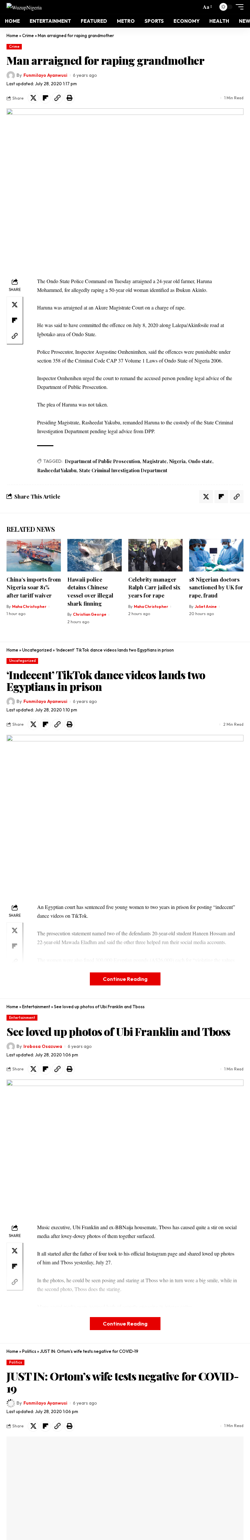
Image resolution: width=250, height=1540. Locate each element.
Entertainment (36, 1006)
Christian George (89, 614)
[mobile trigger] (237, 6)
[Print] (69, 97)
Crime (28, 35)
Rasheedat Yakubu (56, 470)
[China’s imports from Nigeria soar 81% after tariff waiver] (34, 555)
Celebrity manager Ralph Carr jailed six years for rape (154, 587)
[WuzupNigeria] (24, 7)
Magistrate (155, 461)
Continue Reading (125, 978)
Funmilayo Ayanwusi (45, 75)
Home (12, 35)
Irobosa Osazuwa (42, 1046)
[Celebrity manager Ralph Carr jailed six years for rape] (155, 555)
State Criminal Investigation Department (123, 470)
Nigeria (177, 461)
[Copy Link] (57, 97)
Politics (29, 1351)
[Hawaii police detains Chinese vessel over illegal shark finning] (94, 555)
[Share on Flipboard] (45, 97)
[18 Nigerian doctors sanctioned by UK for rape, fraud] (216, 555)
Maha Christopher (29, 606)
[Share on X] (33, 97)
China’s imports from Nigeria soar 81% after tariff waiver (34, 587)
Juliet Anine (206, 606)
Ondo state (200, 461)
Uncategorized (37, 650)
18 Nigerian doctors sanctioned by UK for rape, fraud (216, 587)
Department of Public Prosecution (102, 461)
